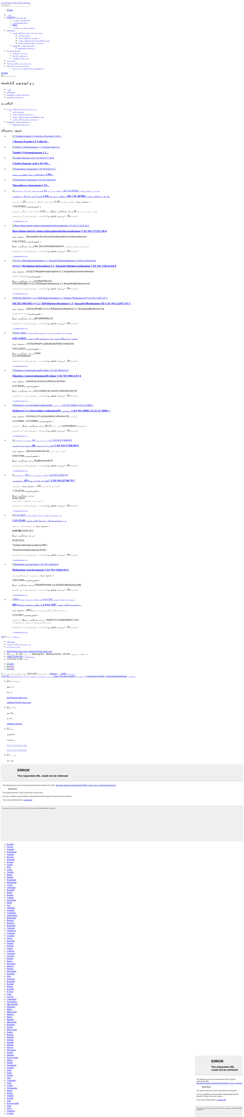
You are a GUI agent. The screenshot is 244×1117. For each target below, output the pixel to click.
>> (14, 637)
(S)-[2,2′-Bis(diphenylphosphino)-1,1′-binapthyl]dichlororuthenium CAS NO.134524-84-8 (64, 266)
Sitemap (53, 673)
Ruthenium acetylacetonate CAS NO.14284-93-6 (40, 569)
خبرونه (11, 60)
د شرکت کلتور (20, 22)
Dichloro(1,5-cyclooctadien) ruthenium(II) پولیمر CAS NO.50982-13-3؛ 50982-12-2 (61, 410)
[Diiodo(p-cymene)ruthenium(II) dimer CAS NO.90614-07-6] (40, 370)
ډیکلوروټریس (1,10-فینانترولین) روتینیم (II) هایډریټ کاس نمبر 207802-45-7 (61, 196)
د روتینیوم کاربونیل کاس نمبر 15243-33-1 (39, 520)
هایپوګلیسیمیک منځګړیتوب (34, 40)
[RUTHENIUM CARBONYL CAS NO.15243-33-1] (37, 515)
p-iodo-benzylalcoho (95, 676)
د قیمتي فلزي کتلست (23, 45)
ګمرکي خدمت (13, 50)
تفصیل (15, 221)
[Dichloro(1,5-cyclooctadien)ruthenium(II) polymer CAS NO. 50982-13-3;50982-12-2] (53, 405)
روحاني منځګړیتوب (29, 38)
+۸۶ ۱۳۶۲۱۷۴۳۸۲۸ (17, 750)
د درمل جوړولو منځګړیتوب (27, 32)
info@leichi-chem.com (17, 651)
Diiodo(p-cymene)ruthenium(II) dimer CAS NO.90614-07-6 (46, 375)
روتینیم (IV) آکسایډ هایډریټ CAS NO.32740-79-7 (43, 480)
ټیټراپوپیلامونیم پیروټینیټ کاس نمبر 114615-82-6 (45, 338)
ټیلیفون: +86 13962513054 (20, 656)
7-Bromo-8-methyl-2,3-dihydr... (30, 141)
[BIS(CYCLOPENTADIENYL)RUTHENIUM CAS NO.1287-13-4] (44, 599)
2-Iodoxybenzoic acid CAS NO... (31, 163)
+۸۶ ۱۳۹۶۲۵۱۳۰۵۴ (17, 745)
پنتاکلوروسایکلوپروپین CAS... (32, 174)
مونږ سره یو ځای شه (18, 65)
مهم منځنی (24, 35)
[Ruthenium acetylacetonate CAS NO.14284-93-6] (35, 564)
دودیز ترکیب (19, 53)
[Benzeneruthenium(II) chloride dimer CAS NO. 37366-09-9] (42, 440)
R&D (14, 25)
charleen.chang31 (14, 724)
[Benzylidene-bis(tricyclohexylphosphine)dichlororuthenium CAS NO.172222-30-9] (50, 225)
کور (9, 15)
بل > (18, 637)
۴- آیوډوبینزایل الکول (39, 676)
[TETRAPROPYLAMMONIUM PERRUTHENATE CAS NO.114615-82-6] (42, 333)
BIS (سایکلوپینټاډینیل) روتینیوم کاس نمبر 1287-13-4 (47, 604)
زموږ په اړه (14, 646)
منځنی (131, 676)
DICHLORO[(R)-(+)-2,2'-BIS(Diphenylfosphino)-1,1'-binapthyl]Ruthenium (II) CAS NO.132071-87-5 (71, 303)
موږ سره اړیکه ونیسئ (19, 63)
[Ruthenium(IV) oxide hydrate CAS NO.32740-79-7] (40, 475)
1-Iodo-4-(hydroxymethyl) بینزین (56, 676)
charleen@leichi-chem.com (40, 651)
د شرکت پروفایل (21, 20)
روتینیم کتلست (27, 48)
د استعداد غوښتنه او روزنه (28, 68)
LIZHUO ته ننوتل (16, 17)
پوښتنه (23, 221)
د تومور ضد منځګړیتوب (31, 43)
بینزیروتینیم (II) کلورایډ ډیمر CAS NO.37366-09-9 (45, 445)
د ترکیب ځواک (20, 55)
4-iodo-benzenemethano (116, 676)
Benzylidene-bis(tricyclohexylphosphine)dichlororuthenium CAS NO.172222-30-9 (59, 231)
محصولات (11, 30)
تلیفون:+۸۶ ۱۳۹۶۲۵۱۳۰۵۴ (15, 2)
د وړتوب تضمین (20, 58)
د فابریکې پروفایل (23, 27)
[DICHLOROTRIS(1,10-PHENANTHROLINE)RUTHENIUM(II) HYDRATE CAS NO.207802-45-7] (56, 191)
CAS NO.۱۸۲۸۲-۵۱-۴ (12, 676)
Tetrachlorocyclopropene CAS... (30, 185)
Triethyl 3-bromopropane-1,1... (30, 152)
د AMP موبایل (67, 673)
